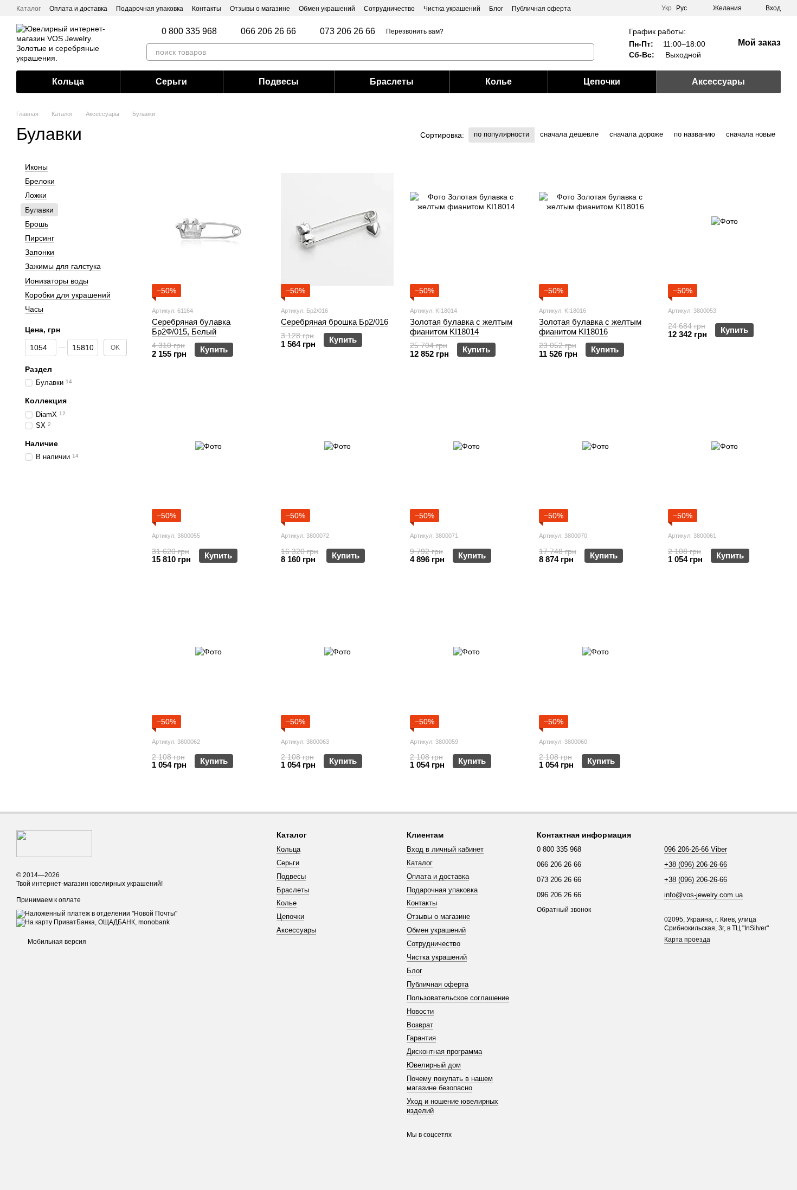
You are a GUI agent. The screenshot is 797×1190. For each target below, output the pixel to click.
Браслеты (392, 81)
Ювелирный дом (434, 1065)
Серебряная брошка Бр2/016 (334, 321)
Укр (666, 8)
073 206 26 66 (347, 31)
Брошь (36, 224)
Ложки (36, 195)
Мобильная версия (56, 941)
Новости (420, 1011)
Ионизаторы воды (56, 280)
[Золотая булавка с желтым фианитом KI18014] (466, 229)
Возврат (420, 1025)
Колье (498, 81)
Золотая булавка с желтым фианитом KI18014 (461, 326)
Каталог (28, 8)
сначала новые (750, 134)
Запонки (39, 252)
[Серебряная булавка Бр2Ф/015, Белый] (208, 229)
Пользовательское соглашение (458, 998)
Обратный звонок (564, 910)
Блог (496, 8)
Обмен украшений (327, 8)
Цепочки (601, 81)
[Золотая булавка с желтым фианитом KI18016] (595, 229)
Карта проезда (687, 939)
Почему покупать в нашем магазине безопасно (450, 1083)
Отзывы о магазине (260, 8)
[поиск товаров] (585, 52)
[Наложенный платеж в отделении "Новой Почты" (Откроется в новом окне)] (96, 914)
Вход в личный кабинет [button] (445, 849)
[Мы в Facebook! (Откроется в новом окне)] (646, 8)
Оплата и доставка (78, 8)
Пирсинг (39, 238)
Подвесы (279, 81)
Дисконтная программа (444, 1051)
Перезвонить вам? (415, 31)
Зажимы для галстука (63, 266)
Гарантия (421, 1038)
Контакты (206, 8)
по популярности (501, 134)
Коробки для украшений (68, 295)
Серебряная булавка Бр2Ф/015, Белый (191, 326)
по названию (694, 134)
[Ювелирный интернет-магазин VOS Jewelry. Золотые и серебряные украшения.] (54, 843)
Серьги (171, 81)
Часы (34, 309)
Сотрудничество (389, 8)
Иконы (36, 167)
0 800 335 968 (189, 31)
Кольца (68, 81)
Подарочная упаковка (149, 8)
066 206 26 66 (268, 31)
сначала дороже (636, 134)
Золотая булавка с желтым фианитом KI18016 (590, 326)
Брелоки (40, 181)
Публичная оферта (541, 8)
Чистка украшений (451, 8)
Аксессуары (718, 81)
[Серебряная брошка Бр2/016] (337, 229)
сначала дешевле (569, 134)
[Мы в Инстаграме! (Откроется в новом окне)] (633, 8)
